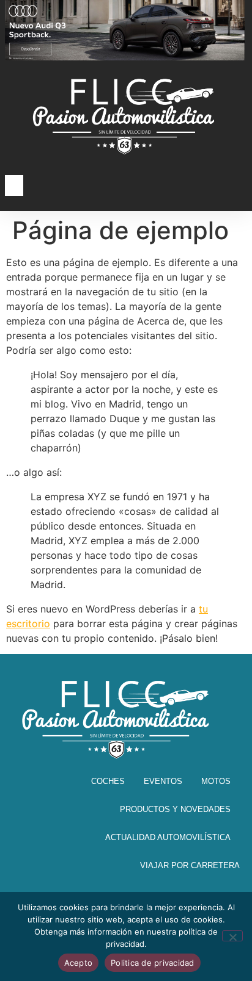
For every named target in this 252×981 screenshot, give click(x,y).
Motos (216, 781)
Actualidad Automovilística (168, 837)
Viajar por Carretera (190, 865)
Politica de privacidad (153, 963)
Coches (108, 781)
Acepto (78, 963)
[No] (232, 935)
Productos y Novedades (175, 809)
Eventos (163, 781)
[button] (14, 185)
